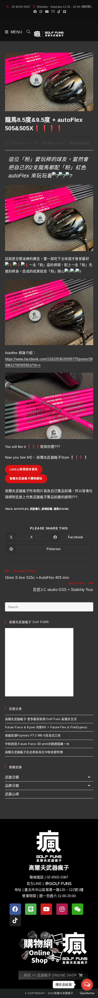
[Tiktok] (15, 920)
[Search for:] (27, 32)
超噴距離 (47, 509)
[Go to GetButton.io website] (87, 993)
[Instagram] (62, 909)
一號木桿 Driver (52, 143)
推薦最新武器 (80, 143)
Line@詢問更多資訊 (24, 469)
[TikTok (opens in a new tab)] (59, 12)
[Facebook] (15, 909)
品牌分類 (12, 786)
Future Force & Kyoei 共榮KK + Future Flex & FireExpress (46, 727)
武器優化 (35, 509)
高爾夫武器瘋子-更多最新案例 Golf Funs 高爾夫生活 (41, 719)
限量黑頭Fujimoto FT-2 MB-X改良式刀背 (33, 735)
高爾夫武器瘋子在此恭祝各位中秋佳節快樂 (34, 752)
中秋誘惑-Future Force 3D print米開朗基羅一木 (37, 744)
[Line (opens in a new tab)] (64, 12)
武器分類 (12, 777)
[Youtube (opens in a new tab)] (47, 12)
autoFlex (21, 509)
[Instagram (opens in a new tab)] (41, 12)
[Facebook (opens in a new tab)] (35, 12)
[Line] (30, 909)
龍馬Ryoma (61, 509)
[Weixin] (77, 909)
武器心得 (12, 794)
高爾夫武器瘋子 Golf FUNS (29, 622)
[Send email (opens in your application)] (53, 12)
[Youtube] (46, 909)
